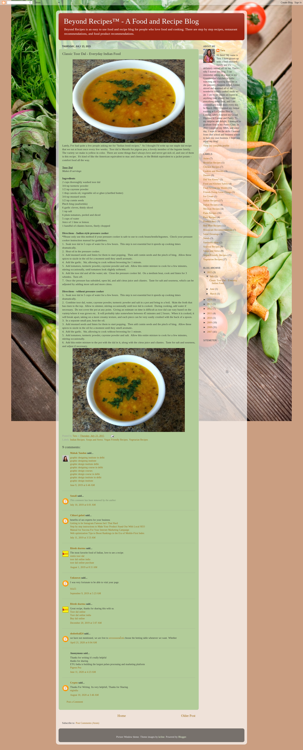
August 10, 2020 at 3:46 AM (84, 695)
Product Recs (209, 221)
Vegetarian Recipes (138, 439)
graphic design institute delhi (84, 464)
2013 (210, 304)
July (212, 276)
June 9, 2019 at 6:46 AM (82, 485)
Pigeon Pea (75, 667)
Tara (222, 50)
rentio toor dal (77, 556)
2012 (210, 308)
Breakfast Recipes (212, 162)
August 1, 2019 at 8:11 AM (83, 567)
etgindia (74, 690)
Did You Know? (211, 179)
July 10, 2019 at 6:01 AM (83, 505)
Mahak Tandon (78, 453)
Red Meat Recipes (212, 225)
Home (121, 716)
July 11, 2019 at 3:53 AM (82, 537)
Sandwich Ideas (211, 242)
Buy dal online (77, 618)
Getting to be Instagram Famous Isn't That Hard (94, 523)
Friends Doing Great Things (217, 192)
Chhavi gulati (77, 515)
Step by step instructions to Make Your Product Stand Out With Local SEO (107, 526)
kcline (161, 737)
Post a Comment (75, 702)
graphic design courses (81, 470)
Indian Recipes (77, 439)
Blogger (182, 737)
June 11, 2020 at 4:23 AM (83, 672)
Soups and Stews (94, 439)
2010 (210, 318)
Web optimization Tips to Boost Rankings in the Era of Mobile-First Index (107, 533)
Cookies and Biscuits (213, 171)
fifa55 (73, 589)
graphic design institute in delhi (85, 477)
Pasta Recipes (210, 213)
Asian (206, 158)
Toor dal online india (80, 615)
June (212, 289)
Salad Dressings (211, 234)
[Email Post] (112, 436)
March (213, 293)
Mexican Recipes (211, 209)
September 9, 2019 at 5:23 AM (85, 593)
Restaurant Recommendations (217, 230)
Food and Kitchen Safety (215, 183)
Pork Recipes (209, 217)
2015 (210, 272)
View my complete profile (216, 145)
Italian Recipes (210, 205)
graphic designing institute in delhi (87, 457)
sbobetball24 (76, 633)
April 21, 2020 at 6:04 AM (83, 642)
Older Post (188, 716)
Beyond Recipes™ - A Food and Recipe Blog (131, 21)
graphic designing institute (83, 460)
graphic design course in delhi (85, 474)
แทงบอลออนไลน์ (116, 638)
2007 (210, 332)
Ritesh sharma (77, 548)
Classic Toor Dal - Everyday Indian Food (223, 282)
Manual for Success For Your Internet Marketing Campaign (99, 530)
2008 (210, 327)
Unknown (75, 577)
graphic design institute (81, 480)
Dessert (206, 175)
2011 (210, 313)
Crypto (74, 682)
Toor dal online (77, 612)
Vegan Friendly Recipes (116, 439)
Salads (206, 238)
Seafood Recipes (211, 246)
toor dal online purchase (82, 562)
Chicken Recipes (211, 167)
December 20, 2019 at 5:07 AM (86, 623)
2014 (210, 299)
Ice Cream (208, 196)
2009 (210, 322)
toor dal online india (80, 559)
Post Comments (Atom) (87, 723)
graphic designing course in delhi (86, 467)
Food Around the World (215, 188)
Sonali (73, 496)
